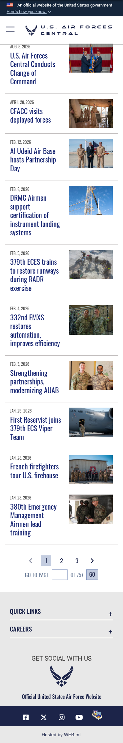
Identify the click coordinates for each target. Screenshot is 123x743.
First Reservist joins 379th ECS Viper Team (35, 428)
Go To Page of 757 (54, 575)
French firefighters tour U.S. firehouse (34, 470)
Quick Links (25, 611)
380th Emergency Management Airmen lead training (33, 519)
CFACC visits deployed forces (30, 115)
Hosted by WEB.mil (61, 734)
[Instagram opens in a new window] (62, 717)
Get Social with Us (61, 658)
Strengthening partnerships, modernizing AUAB (34, 381)
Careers (21, 628)
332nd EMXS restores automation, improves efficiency (35, 330)
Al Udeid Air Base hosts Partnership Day (33, 159)
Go (92, 574)
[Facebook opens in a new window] (26, 717)
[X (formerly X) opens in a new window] (44, 717)
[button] (29, 11)
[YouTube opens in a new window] (79, 717)
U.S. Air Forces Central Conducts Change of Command (32, 68)
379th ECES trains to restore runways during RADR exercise (34, 274)
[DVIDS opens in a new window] (97, 715)
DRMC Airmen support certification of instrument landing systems (35, 214)
